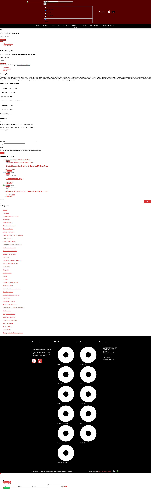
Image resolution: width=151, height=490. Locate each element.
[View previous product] (3, 44)
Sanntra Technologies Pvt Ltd (104, 471)
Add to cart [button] (9, 171)
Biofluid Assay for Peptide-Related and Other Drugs (27, 166)
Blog (75, 27)
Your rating (3, 130)
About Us (46, 25)
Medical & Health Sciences (23, 65)
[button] (102, 12)
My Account (102, 12)
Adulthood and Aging (14, 179)
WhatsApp (7, 488)
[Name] (10, 486)
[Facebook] (34, 361)
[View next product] (10, 45)
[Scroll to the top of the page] (0, 473)
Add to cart (3, 39)
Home (37, 25)
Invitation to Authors (70, 25)
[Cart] (109, 12)
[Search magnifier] (44, 3)
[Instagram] (40, 361)
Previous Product (8, 44)
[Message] (55, 486)
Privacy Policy (94, 25)
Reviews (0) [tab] (6, 70)
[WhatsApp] (4, 488)
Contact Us (55, 25)
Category (83, 25)
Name (2, 144)
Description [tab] (6, 67)
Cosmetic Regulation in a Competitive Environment (27, 191)
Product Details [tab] (7, 69)
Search (2, 199)
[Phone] (25, 486)
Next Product (6, 45)
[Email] (40, 486)
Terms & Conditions (109, 25)
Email (2, 147)
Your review (3, 141)
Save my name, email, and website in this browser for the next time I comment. (21, 150)
